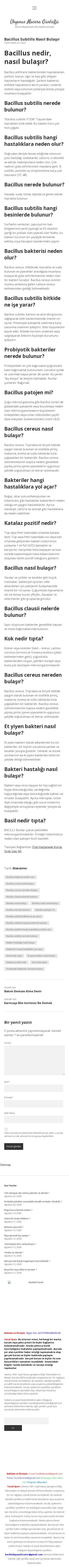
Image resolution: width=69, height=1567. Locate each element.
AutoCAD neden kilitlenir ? (17, 1218)
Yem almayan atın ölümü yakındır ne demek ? (26, 1193)
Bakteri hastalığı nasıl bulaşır (20, 942)
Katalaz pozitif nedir (16, 962)
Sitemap (5, 1165)
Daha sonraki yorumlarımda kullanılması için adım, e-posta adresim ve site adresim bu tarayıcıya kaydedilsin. (33, 1134)
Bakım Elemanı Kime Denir (23, 991)
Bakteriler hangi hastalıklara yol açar (24, 949)
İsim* (7, 1081)
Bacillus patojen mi (45, 909)
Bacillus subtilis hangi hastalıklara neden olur (28, 929)
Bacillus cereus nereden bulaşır (22, 890)
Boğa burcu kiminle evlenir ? (18, 1210)
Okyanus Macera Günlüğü (34, 22)
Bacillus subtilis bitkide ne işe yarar (23, 916)
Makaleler (20, 868)
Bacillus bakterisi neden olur (20, 877)
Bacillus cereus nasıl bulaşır (20, 883)
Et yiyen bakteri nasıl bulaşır (41, 955)
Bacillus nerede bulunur (18, 909)
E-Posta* (8, 1097)
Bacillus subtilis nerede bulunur (22, 936)
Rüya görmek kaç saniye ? (17, 1235)
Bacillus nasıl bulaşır (16, 903)
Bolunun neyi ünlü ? (13, 1227)
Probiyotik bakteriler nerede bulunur (24, 968)
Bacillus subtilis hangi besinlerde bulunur (26, 922)
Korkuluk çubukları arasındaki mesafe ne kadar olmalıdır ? (33, 1201)
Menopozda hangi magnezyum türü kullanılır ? (27, 1261)
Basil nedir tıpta (14, 955)
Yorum (7, 1042)
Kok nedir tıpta (39, 962)
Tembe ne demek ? (13, 1252)
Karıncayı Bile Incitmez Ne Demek (28, 1003)
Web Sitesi (9, 1113)
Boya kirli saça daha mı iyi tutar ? (20, 1269)
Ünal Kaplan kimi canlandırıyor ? (20, 1244)
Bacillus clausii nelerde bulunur (21, 896)
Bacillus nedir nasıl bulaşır (45, 903)
